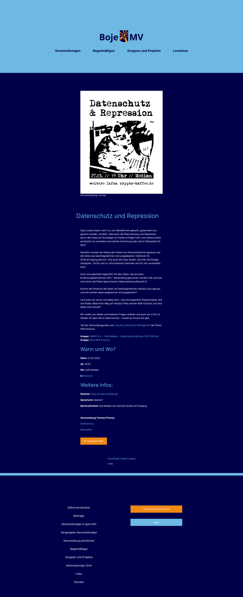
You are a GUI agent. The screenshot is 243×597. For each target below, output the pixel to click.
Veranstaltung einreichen (156, 509)
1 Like (110, 463)
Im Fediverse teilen (94, 441)
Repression (86, 429)
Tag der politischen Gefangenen (132, 325)
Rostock (88, 376)
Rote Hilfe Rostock (100, 340)
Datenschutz (87, 423)
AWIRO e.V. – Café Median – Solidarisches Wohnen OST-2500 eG (124, 336)
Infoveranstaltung (88, 195)
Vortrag (102, 195)
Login (156, 522)
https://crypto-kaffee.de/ (104, 394)
